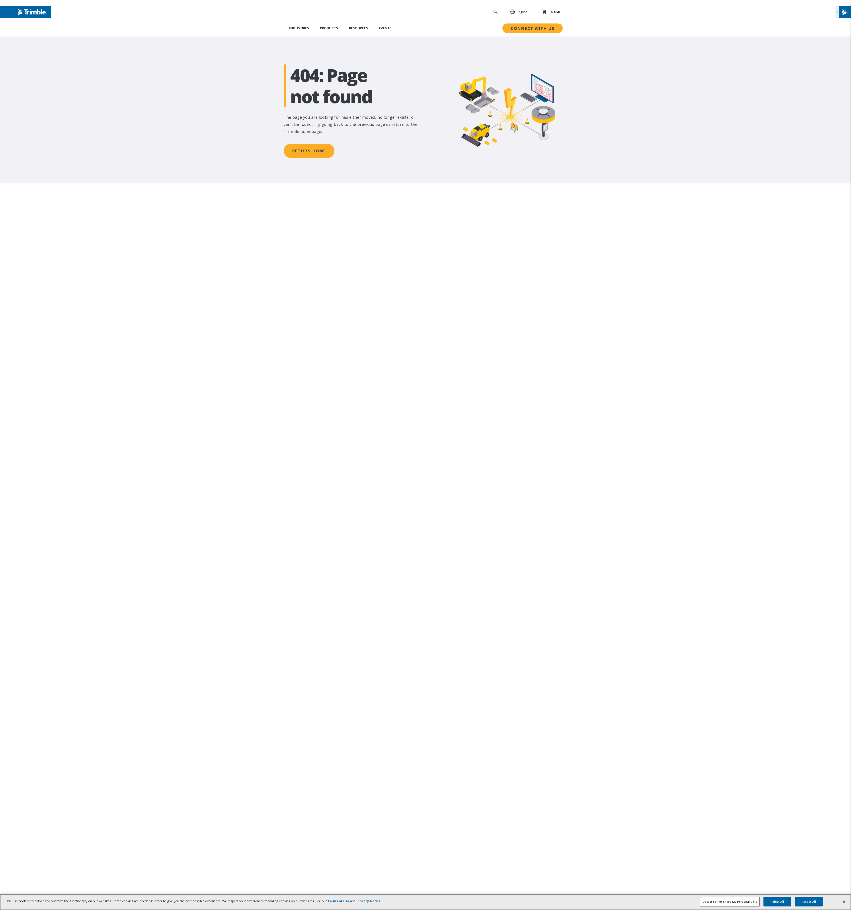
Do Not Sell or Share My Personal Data (730, 902)
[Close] (844, 901)
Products (329, 28)
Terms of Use (338, 901)
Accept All (809, 902)
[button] (516, 11)
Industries (299, 28)
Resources (358, 28)
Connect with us (532, 28)
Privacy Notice (369, 901)
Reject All (777, 902)
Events (385, 28)
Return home (309, 151)
